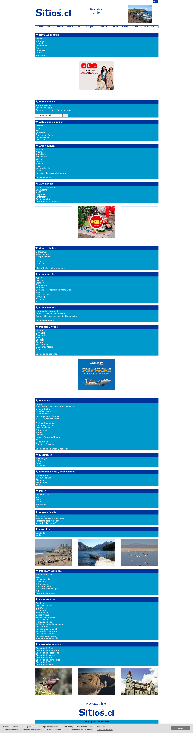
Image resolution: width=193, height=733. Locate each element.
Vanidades (40, 55)
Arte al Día (40, 154)
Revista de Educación (46, 631)
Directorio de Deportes (47, 354)
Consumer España (44, 321)
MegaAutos (41, 194)
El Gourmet (41, 252)
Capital (39, 404)
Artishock (40, 152)
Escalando (40, 335)
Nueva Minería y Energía (47, 416)
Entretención (41, 475)
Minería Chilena (43, 411)
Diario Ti (39, 280)
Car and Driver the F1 (46, 187)
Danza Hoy (41, 161)
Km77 (38, 192)
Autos (135, 27)
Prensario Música (44, 622)
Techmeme (41, 299)
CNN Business (42, 428)
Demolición (41, 330)
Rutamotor (40, 197)
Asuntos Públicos (44, 574)
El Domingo (41, 608)
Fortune (39, 435)
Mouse (39, 292)
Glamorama (41, 45)
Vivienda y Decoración (46, 523)
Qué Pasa (40, 50)
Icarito (38, 535)
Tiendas (102, 27)
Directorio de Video (45, 664)
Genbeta (40, 287)
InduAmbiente (42, 612)
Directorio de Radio (45, 657)
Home (39, 27)
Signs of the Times (44, 135)
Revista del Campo (45, 633)
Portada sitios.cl (43, 105)
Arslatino (40, 149)
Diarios (59, 27)
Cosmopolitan (42, 494)
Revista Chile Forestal (46, 629)
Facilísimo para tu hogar (47, 521)
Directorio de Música (46, 655)
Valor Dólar (149, 27)
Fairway (39, 337)
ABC (48, 27)
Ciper (38, 577)
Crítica (38, 159)
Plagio (38, 166)
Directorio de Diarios (46, 648)
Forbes (39, 432)
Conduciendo (42, 190)
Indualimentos (42, 254)
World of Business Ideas (47, 418)
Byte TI (39, 278)
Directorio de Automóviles (48, 201)
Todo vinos (41, 263)
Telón (38, 170)
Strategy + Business (45, 444)
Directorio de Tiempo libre (48, 660)
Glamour (39, 480)
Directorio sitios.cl (44, 108)
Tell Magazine (42, 137)
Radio (70, 27)
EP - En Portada (43, 478)
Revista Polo (41, 344)
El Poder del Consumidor (47, 311)
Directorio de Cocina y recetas (50, 268)
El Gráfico (40, 43)
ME (37, 497)
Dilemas (39, 126)
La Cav (39, 261)
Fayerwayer (41, 285)
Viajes (114, 27)
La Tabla (39, 340)
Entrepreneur (42, 430)
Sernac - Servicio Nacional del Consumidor (56, 316)
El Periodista (41, 584)
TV (79, 27)
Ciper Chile (41, 38)
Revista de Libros (44, 168)
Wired (38, 301)
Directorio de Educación (47, 650)
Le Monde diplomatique (47, 589)
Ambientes (40, 516)
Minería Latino (42, 413)
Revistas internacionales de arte (51, 173)
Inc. (37, 439)
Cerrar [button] (180, 728)
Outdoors (40, 342)
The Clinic (40, 140)
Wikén (38, 485)
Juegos (89, 27)
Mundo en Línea (43, 294)
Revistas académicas (46, 636)
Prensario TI (41, 465)
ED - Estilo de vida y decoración (51, 518)
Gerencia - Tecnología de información (53, 290)
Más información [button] (105, 729)
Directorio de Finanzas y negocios (52, 449)
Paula (38, 48)
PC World (40, 297)
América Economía (45, 423)
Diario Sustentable (44, 605)
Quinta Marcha (42, 199)
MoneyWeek (41, 442)
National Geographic (45, 617)
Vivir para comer (43, 256)
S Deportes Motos (44, 347)
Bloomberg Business (45, 425)
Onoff (38, 463)
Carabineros (41, 603)
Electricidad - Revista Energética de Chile (55, 406)
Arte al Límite (42, 156)
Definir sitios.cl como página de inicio (53, 110)
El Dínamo (40, 41)
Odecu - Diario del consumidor (50, 313)
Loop (38, 128)
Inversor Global (43, 409)
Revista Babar (42, 626)
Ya (37, 506)
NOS (38, 130)
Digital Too (40, 283)
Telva (38, 501)
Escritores (40, 163)
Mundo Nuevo (42, 615)
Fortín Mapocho (43, 586)
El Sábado (40, 610)
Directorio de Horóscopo (48, 653)
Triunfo (39, 53)
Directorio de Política (46, 593)
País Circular (41, 619)
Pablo (38, 591)
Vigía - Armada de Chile (47, 638)
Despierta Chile (43, 579)
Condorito (40, 533)
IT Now (39, 461)
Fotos (125, 27)
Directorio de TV (44, 662)
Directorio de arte (44, 177)
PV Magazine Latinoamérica (49, 624)
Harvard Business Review (48, 437)
